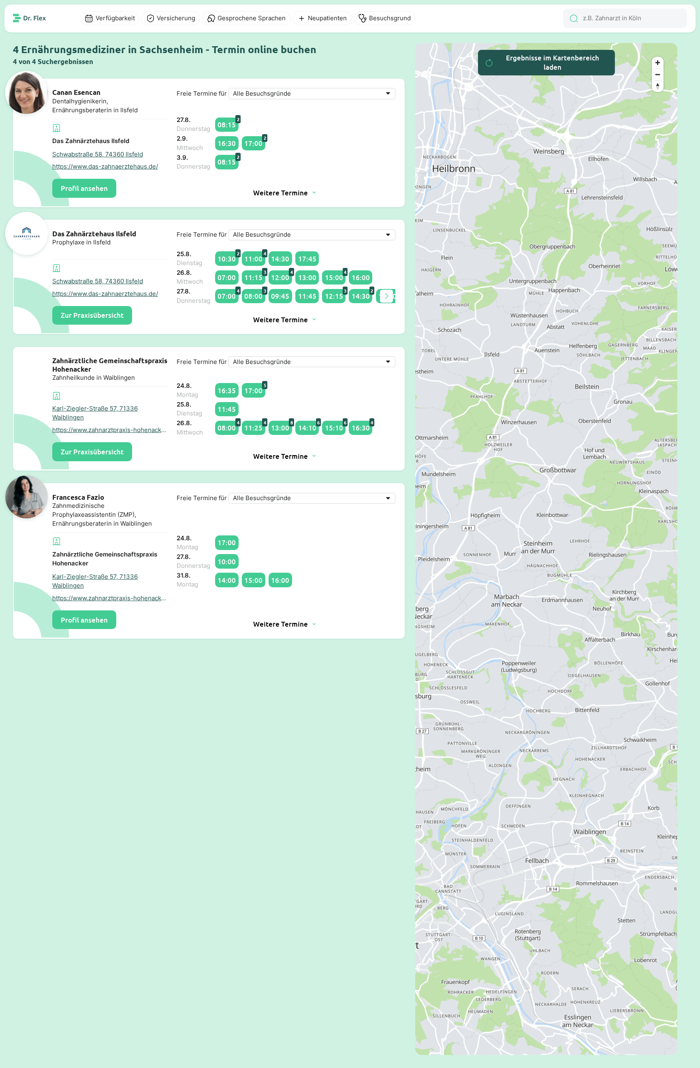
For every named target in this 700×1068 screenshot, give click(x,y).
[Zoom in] (658, 62)
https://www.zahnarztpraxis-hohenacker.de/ (110, 430)
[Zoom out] (658, 74)
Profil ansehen (84, 188)
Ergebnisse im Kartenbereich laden (552, 62)
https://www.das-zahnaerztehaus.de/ (105, 166)
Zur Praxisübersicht (92, 315)
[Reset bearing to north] (658, 86)
